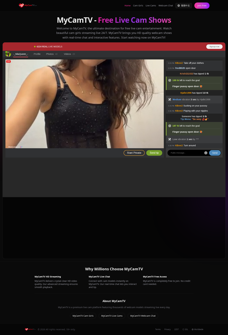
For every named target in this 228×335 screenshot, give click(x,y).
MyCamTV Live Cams (112, 315)
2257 (176, 329)
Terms (158, 329)
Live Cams (151, 5)
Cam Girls (138, 5)
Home (128, 5)
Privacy (167, 329)
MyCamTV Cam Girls (83, 315)
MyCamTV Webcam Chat (143, 315)
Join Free (201, 5)
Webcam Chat (166, 5)
